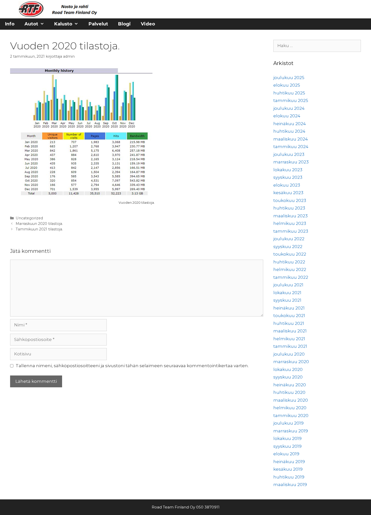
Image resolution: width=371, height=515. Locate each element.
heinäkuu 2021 (289, 308)
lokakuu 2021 (287, 292)
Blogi (124, 24)
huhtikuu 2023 (289, 208)
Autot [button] (31, 24)
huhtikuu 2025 (289, 92)
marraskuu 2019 (290, 430)
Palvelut (98, 24)
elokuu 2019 (286, 453)
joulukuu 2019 (288, 423)
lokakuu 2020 (288, 369)
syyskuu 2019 (287, 446)
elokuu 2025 (286, 85)
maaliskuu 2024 (290, 139)
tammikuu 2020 (290, 415)
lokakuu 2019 (287, 438)
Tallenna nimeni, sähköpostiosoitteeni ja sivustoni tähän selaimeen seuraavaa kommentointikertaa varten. (132, 365)
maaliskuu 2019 (290, 484)
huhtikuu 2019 (288, 476)
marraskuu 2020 (291, 361)
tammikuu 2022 (290, 277)
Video (148, 24)
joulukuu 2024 (289, 108)
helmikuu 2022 (289, 269)
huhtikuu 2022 (289, 261)
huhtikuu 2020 (289, 392)
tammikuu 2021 (290, 346)
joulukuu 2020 (289, 354)
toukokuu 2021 (289, 315)
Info (9, 24)
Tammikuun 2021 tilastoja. (39, 229)
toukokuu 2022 (289, 254)
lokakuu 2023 (287, 169)
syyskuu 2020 (288, 377)
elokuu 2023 (286, 185)
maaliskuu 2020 (290, 400)
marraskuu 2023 (291, 161)
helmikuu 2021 (289, 338)
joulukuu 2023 (288, 154)
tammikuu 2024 (290, 146)
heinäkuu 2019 (289, 461)
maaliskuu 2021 (290, 330)
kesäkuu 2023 (288, 192)
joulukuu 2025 (288, 77)
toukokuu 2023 (289, 200)
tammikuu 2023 (290, 231)
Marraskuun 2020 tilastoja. (39, 223)
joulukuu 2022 (288, 238)
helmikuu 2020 (289, 407)
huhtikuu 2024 (289, 131)
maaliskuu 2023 (290, 215)
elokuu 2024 (286, 115)
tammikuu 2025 (290, 100)
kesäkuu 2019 (288, 469)
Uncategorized (29, 218)
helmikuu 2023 (289, 223)
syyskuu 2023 (287, 177)
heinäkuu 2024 (289, 123)
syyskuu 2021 (287, 300)
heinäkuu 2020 (289, 384)
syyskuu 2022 (287, 246)
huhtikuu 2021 (288, 323)
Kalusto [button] (63, 24)
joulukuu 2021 (288, 284)
